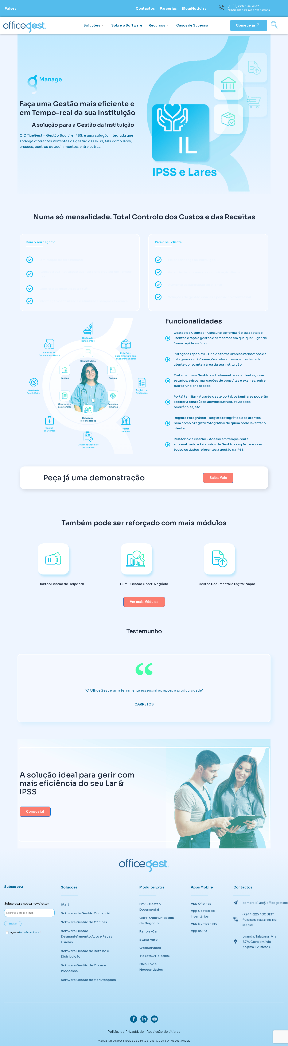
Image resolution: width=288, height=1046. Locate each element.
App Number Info (204, 924)
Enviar (13, 923)
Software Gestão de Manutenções (88, 980)
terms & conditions (29, 932)
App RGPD (199, 931)
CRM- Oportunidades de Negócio (156, 920)
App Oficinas (201, 904)
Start (65, 904)
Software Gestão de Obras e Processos (83, 968)
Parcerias (168, 8)
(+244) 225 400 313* (243, 6)
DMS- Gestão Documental (150, 906)
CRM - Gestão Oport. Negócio (144, 584)
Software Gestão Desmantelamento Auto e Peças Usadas (86, 936)
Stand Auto (148, 940)
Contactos (145, 8)
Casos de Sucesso (192, 25)
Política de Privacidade (126, 1032)
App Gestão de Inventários (203, 913)
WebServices (150, 948)
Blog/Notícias (194, 8)
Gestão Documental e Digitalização (227, 584)
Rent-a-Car (148, 931)
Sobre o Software (126, 25)
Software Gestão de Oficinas (84, 922)
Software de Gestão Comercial (85, 913)
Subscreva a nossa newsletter (26, 904)
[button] (274, 25)
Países (10, 8)
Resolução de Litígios (163, 1032)
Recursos (157, 25)
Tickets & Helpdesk (155, 956)
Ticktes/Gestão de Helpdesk (61, 584)
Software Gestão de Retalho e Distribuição (85, 953)
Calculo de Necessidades (151, 966)
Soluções (91, 25)
